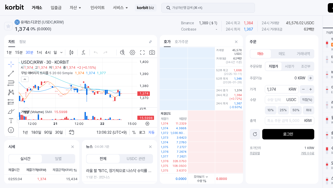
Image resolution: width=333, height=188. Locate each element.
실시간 (25, 158)
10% (270, 110)
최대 (308, 110)
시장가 (289, 66)
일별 (58, 158)
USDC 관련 (136, 158)
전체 (103, 158)
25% (283, 110)
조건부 (305, 66)
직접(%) (307, 100)
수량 (199, 181)
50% (295, 110)
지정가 (273, 66)
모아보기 (199, 177)
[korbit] (14, 7)
